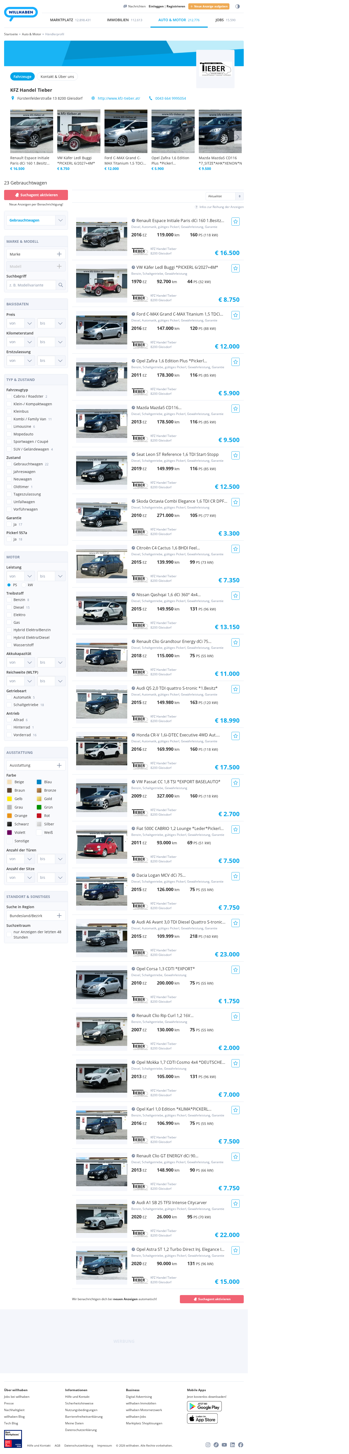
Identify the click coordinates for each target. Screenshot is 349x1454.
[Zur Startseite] (21, 15)
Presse (9, 1403)
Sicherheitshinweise (79, 1403)
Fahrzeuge (22, 76)
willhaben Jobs (136, 1416)
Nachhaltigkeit (14, 1410)
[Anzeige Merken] (235, 221)
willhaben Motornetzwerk (144, 1410)
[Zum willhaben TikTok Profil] (216, 1445)
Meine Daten (74, 1423)
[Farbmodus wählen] (237, 6)
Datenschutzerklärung (81, 1430)
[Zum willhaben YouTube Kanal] (224, 1445)
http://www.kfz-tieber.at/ (119, 98)
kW (30, 584)
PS (15, 584)
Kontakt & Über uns (57, 76)
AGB (57, 1445)
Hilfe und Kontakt (77, 1396)
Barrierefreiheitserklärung (84, 1416)
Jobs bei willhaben (16, 1396)
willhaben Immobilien (141, 1403)
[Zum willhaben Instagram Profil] (208, 1445)
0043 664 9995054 (170, 98)
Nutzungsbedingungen (81, 1410)
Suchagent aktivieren (214, 1299)
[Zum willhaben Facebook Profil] (241, 1445)
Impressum (104, 1445)
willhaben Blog (14, 1416)
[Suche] (60, 285)
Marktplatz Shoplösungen (144, 1423)
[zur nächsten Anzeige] (238, 137)
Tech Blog (11, 1423)
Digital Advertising (139, 1396)
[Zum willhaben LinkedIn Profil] (232, 1445)
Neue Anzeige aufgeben (211, 6)
